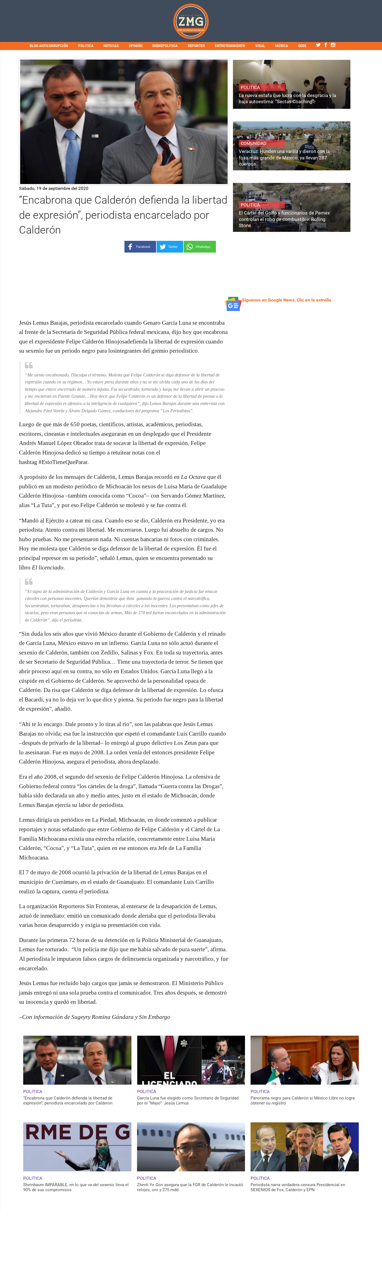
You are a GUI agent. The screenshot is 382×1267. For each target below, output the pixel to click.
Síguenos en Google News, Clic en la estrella (286, 300)
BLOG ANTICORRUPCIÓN (49, 46)
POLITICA (85, 46)
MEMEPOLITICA (165, 46)
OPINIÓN (135, 46)
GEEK (302, 46)
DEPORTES (196, 46)
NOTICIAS (111, 46)
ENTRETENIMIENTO (230, 46)
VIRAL (260, 46)
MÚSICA (281, 46)
